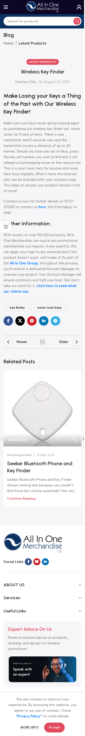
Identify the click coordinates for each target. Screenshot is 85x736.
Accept (54, 727)
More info (30, 727)
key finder (17, 307)
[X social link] (20, 321)
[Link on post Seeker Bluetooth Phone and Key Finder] (42, 408)
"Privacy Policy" (29, 716)
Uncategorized (19, 455)
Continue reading (21, 498)
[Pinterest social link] (32, 321)
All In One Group (24, 263)
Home (9, 43)
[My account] (79, 7)
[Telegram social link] (55, 321)
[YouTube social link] (36, 561)
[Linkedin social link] (43, 321)
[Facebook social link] (8, 321)
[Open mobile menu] (6, 7)
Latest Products (32, 43)
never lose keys (49, 307)
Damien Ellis (25, 82)
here (42, 207)
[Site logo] (42, 7)
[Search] (77, 21)
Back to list (42, 342)
